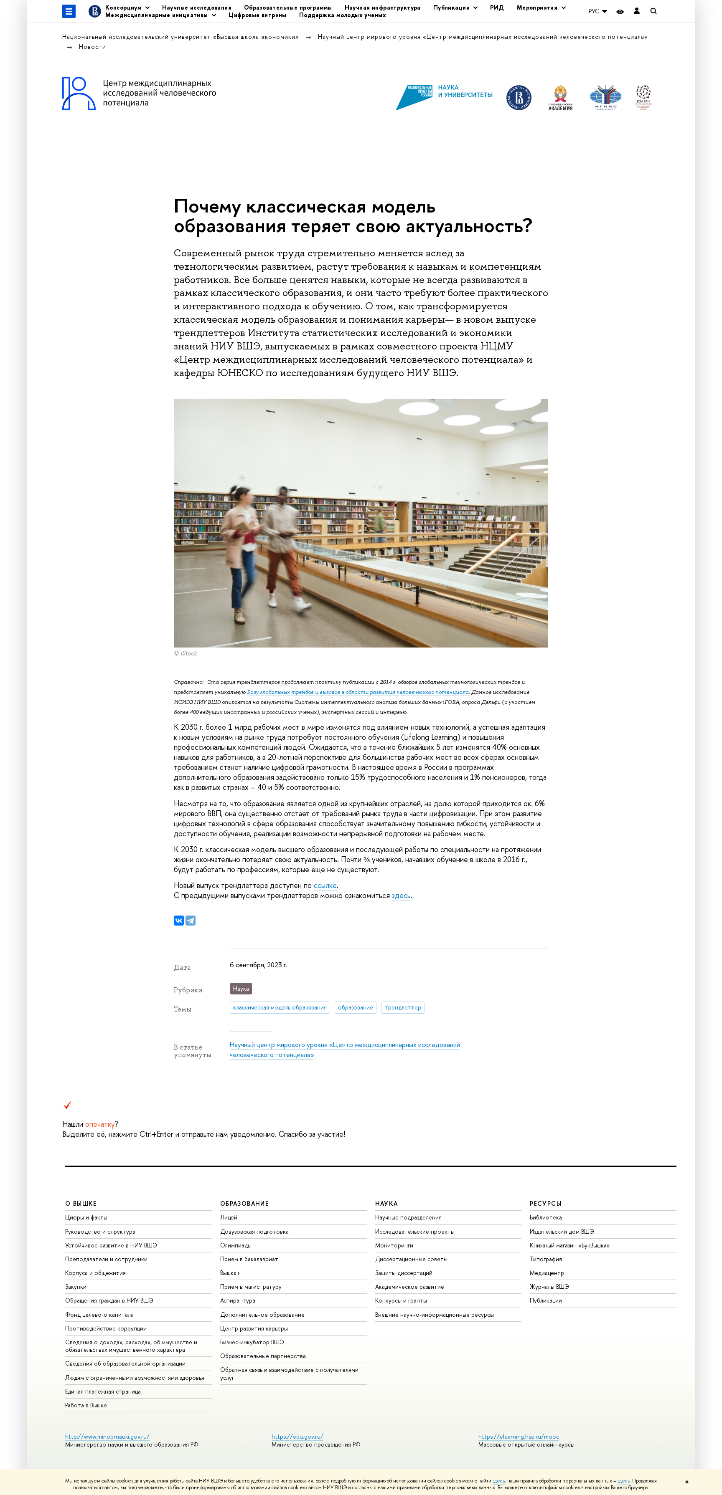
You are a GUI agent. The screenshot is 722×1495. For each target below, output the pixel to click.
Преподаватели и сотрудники (106, 1259)
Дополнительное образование (262, 1314)
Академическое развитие (409, 1286)
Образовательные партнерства (263, 1356)
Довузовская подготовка (254, 1231)
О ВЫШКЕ (81, 1203)
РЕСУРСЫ (546, 1203)
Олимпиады (236, 1245)
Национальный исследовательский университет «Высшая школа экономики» (181, 36)
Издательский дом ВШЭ (562, 1231)
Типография (546, 1259)
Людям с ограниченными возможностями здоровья (134, 1377)
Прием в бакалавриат (249, 1259)
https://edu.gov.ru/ (297, 1436)
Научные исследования (196, 7)
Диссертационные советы (411, 1259)
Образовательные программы (288, 7)
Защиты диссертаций (403, 1273)
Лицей (228, 1217)
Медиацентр (547, 1273)
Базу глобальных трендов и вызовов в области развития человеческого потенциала (358, 692)
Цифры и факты (86, 1217)
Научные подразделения (408, 1217)
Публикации (546, 1300)
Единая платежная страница (103, 1391)
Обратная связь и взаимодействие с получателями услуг (289, 1373)
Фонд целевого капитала (99, 1314)
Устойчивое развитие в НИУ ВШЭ (111, 1245)
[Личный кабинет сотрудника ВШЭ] (636, 11)
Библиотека (546, 1217)
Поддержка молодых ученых (342, 15)
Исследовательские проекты (415, 1231)
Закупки (75, 1286)
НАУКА (386, 1203)
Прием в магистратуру (251, 1286)
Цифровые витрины (258, 15)
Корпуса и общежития (95, 1273)
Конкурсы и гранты (401, 1300)
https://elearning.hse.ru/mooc (518, 1436)
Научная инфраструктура (383, 7)
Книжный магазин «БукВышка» (570, 1245)
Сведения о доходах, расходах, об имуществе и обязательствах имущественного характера (131, 1345)
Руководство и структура (100, 1231)
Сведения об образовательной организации (125, 1363)
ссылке (325, 885)
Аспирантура (237, 1300)
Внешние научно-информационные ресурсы (434, 1314)
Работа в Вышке (86, 1405)
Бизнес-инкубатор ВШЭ (252, 1342)
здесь (499, 1480)
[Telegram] (191, 921)
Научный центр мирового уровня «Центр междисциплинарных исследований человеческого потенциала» (483, 36)
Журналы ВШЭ (549, 1286)
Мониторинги (394, 1245)
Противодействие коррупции (106, 1328)
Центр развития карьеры (254, 1328)
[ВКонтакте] (179, 921)
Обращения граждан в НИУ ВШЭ (109, 1300)
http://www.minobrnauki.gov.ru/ (107, 1436)
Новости (92, 47)
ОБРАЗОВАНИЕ (244, 1203)
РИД (497, 7)
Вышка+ (230, 1273)
